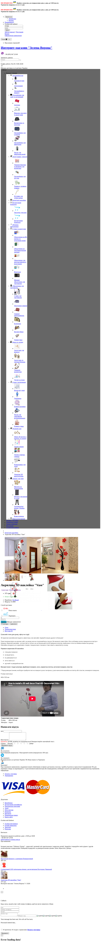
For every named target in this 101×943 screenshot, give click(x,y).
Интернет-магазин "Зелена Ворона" (26, 47)
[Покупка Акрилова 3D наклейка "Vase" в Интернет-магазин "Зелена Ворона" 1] (60, 573)
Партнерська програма (12, 806)
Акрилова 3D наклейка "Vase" (11, 880)
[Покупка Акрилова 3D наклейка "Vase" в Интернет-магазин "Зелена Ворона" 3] (60, 610)
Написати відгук (15, 590)
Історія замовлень (11, 825)
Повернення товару (11, 815)
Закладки (8, 827)
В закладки (5, 624)
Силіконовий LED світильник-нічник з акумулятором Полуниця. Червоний (26, 869)
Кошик (7, 34)
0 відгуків (5, 590)
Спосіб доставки (6, 605)
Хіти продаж (9, 810)
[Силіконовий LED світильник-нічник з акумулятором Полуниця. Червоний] (4, 867)
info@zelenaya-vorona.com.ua (10, 839)
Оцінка (3, 743)
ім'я (2, 731)
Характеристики (10, 629)
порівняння (13, 624)
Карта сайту (9, 817)
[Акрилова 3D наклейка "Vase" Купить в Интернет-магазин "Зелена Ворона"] (23, 573)
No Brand (15, 600)
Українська (12, 19)
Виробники (9, 803)
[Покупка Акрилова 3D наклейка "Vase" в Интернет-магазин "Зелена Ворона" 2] (23, 610)
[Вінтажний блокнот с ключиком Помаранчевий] (4, 857)
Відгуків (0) (9, 631)
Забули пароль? (10, 32)
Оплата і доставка (11, 774)
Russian (11, 20)
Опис (6, 627)
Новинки (8, 812)
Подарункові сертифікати (13, 804)
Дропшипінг (9, 775)
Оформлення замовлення (13, 35)
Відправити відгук (7, 745)
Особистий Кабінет (11, 824)
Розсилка (8, 829)
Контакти (8, 813)
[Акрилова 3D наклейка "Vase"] (4, 878)
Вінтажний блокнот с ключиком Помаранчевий (17, 859)
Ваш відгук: (5, 740)
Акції (6, 808)
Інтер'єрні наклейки (11, 533)
